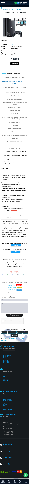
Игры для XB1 (6, 379)
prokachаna (4, 340)
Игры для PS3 (6, 361)
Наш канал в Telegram (7, 409)
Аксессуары (5, 380)
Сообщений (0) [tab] (17, 73)
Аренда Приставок (7, 399)
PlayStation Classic (7, 355)
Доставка (5, 404)
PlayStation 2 (5, 356)
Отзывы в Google (6, 406)
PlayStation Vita (6, 354)
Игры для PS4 (6, 362)
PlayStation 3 (5, 357)
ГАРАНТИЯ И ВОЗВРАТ (9, 346)
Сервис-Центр (6, 403)
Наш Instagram (6, 408)
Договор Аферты (7, 463)
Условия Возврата (7, 457)
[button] (25, 475)
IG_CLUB (15, 251)
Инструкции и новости (7, 401)
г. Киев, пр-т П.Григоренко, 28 (11, 424)
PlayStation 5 (5, 360)
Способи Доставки (7, 444)
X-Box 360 (5, 376)
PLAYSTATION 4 (13, 8)
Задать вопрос (15, 315)
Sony (12, 44)
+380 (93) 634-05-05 (12, 287)
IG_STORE (16, 245)
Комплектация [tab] (9, 73)
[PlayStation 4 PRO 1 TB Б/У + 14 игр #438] (14, 26)
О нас (4, 405)
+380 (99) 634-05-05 (11, 285)
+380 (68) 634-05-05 (12, 289)
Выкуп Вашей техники (7, 400)
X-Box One (5, 378)
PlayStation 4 (5, 359)
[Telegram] (18, 3)
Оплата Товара (6, 451)
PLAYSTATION (6, 8)
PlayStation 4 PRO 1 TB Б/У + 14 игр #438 (11, 9)
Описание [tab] (3, 73)
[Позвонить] (15, 3)
